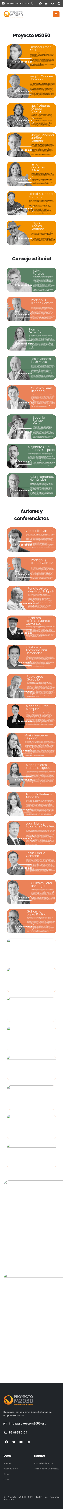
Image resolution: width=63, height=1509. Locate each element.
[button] (33, 3)
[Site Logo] (13, 14)
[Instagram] (58, 3)
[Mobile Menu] (56, 14)
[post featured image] (31, 56)
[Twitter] (46, 3)
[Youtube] (52, 3)
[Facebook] (40, 3)
